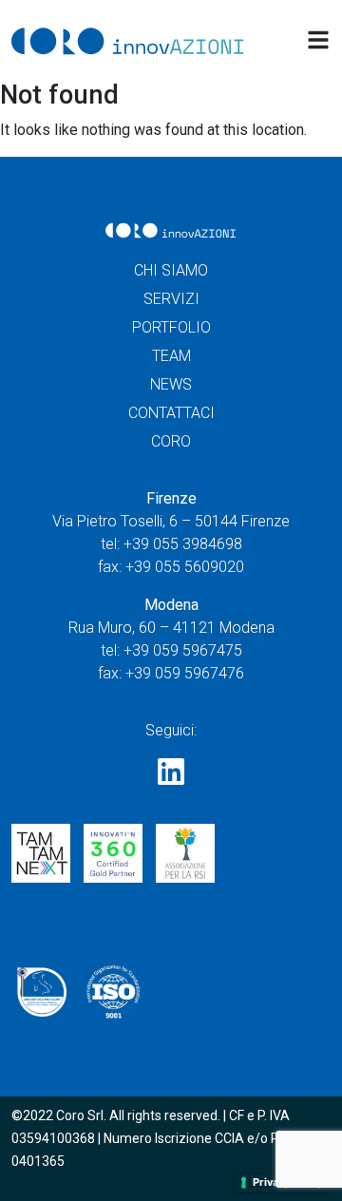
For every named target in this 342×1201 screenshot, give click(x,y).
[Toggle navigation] (318, 40)
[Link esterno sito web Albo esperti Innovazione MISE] (40, 997)
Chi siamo (171, 270)
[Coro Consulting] (128, 40)
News (171, 384)
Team (171, 356)
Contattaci (171, 413)
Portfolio (171, 327)
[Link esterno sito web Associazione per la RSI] (185, 859)
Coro (171, 441)
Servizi (171, 299)
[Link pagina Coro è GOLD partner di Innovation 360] (113, 859)
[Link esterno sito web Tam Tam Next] (40, 859)
